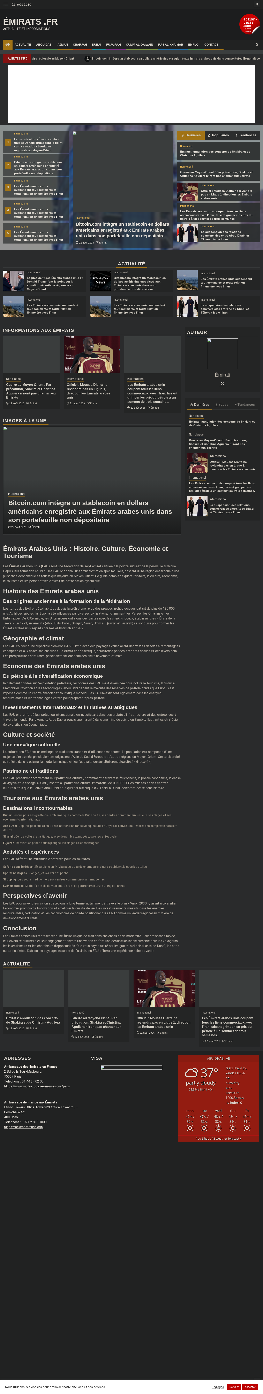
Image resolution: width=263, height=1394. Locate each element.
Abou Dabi (44, 44)
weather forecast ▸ (218, 1138)
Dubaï (96, 44)
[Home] (8, 45)
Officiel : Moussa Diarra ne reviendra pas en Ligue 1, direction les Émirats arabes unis (226, 194)
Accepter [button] (250, 1386)
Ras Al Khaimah (170, 44)
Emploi (193, 44)
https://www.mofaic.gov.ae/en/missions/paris (37, 1086)
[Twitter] (222, 383)
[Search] (257, 45)
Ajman (63, 44)
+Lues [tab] (223, 404)
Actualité (23, 44)
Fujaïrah (113, 44)
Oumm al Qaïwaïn (139, 44)
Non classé (186, 146)
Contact (211, 44)
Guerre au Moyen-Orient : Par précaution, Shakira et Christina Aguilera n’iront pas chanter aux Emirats (218, 444)
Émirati (103, 242)
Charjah (80, 44)
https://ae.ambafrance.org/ (23, 1127)
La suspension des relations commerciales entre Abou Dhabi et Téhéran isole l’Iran (225, 235)
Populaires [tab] (220, 135)
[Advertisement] (131, 94)
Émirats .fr (30, 21)
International (21, 133)
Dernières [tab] (193, 135)
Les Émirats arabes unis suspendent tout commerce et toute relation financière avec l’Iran (38, 189)
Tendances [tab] (247, 135)
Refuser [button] (234, 1386)
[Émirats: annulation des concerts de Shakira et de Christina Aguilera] (33, 988)
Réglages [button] (218, 1387)
